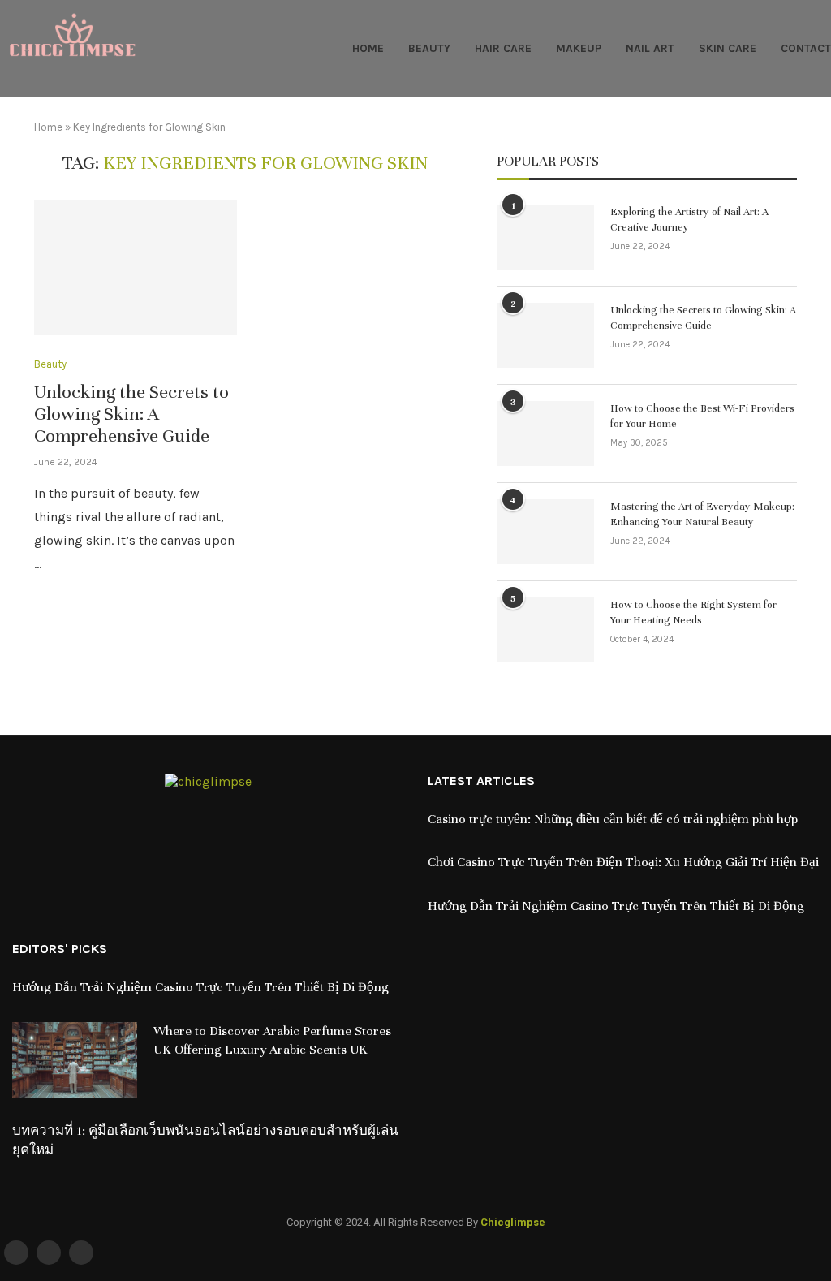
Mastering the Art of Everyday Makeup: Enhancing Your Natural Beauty (702, 514)
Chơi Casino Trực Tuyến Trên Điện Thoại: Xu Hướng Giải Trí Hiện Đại (623, 862)
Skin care (727, 48)
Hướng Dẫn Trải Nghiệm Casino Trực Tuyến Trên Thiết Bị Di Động (616, 906)
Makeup (578, 48)
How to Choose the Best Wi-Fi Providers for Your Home (702, 416)
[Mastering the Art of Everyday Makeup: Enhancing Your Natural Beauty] (545, 531)
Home (368, 48)
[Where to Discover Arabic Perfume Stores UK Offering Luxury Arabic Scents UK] (74, 1060)
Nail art (650, 48)
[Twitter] (49, 1252)
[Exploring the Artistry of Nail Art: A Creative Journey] (545, 237)
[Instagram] (81, 1252)
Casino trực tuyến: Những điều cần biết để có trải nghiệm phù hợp (613, 819)
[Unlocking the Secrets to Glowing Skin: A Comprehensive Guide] (135, 267)
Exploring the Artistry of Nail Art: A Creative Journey (689, 220)
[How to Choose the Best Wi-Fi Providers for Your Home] (545, 433)
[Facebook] (16, 1252)
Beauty (429, 48)
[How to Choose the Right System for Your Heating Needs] (545, 629)
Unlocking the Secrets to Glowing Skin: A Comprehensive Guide (131, 413)
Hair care (503, 48)
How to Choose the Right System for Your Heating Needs (693, 613)
